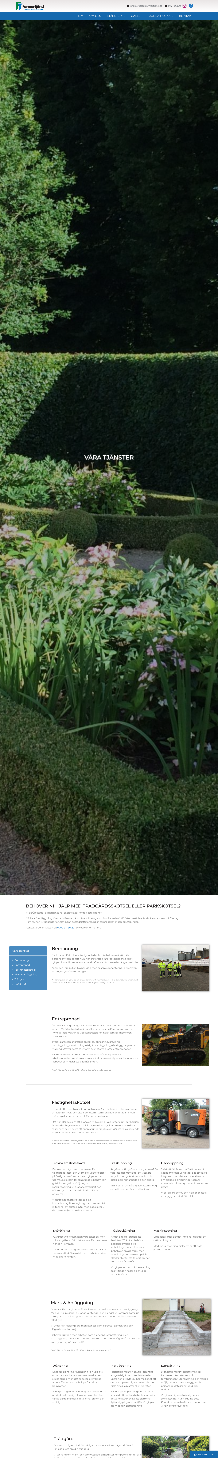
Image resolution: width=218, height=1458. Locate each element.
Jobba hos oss (161, 16)
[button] (43, 951)
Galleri (137, 16)
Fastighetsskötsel (25, 969)
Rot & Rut (20, 984)
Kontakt (186, 16)
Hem (80, 16)
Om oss (95, 16)
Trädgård (20, 979)
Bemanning (22, 960)
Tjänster (114, 16)
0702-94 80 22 (65, 927)
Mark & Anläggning (26, 974)
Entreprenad (22, 965)
